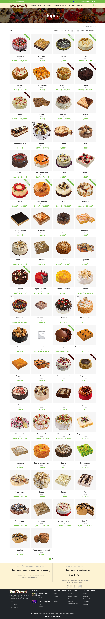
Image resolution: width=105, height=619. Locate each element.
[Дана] (20, 189)
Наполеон (20, 463)
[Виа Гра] (85, 509)
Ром (85, 492)
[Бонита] (20, 160)
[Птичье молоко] (20, 218)
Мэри (41, 376)
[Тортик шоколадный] (41, 538)
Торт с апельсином (41, 463)
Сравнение (86, 601)
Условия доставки (72, 596)
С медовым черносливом (85, 347)
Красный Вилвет (41, 288)
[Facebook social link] (91, 2)
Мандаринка (85, 318)
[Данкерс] (41, 44)
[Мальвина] (41, 335)
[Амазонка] (63, 102)
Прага (85, 85)
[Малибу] (63, 305)
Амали (85, 114)
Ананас (42, 143)
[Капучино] (20, 247)
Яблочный (85, 230)
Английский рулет (19, 143)
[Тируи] (20, 102)
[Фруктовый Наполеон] (85, 422)
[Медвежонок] (85, 364)
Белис (85, 143)
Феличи (20, 347)
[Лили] (63, 218)
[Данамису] (20, 44)
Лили (63, 230)
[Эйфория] (85, 189)
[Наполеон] (20, 451)
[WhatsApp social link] (74, 586)
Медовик (19, 376)
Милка (41, 405)
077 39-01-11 (14, 604)
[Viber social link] (81, 586)
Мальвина (42, 347)
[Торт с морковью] (41, 160)
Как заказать (86, 596)
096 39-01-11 (14, 607)
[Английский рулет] (20, 131)
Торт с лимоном (63, 288)
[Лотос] (85, 44)
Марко (63, 347)
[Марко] (63, 335)
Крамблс (63, 85)
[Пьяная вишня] (41, 305)
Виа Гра (85, 521)
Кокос (85, 288)
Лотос (85, 56)
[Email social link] (93, 2)
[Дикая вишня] (63, 509)
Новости (85, 593)
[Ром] (85, 480)
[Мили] (20, 393)
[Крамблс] (63, 73)
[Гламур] (63, 160)
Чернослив (19, 521)
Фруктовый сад (63, 434)
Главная (55, 593)
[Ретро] (41, 480)
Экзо (63, 201)
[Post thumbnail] (34, 595)
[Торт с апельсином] (41, 451)
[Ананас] (41, 131)
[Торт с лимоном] (63, 276)
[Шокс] (63, 451)
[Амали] (85, 102)
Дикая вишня (63, 521)
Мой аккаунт (71, 593)
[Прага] (85, 73)
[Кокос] (85, 276)
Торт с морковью (41, 172)
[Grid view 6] (78, 31)
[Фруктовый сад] (63, 422)
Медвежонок (85, 376)
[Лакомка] (41, 218)
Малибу (63, 318)
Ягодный (19, 318)
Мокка (63, 405)
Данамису (20, 56)
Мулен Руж (85, 405)
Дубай (63, 56)
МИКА (19, 85)
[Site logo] (19, 5)
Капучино (20, 259)
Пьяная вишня (41, 318)
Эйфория (85, 201)
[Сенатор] (41, 509)
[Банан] (63, 131)
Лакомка (41, 230)
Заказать (56, 599)
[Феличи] (20, 335)
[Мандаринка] (85, 305)
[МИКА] (20, 73)
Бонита (20, 172)
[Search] (86, 5)
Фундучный (19, 492)
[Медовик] (20, 364)
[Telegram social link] (78, 586)
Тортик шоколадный (41, 550)
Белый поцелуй (63, 376)
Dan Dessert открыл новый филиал (43, 594)
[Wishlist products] (89, 5)
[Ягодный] (20, 305)
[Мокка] (63, 393)
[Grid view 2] (72, 31)
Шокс (63, 463)
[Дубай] (63, 44)
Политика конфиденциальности (73, 602)
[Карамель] (63, 247)
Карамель (63, 259)
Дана (20, 201)
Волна (41, 114)
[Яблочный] (85, 218)
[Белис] (85, 131)
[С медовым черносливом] (85, 335)
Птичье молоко (20, 230)
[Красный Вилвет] (41, 276)
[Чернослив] (20, 509)
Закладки (85, 604)
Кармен (20, 288)
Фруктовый (19, 434)
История (56, 596)
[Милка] (41, 393)
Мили (19, 405)
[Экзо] (63, 189)
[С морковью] (41, 73)
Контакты (56, 601)
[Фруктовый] (20, 422)
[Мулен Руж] (85, 393)
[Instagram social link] (95, 2)
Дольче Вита (41, 201)
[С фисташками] (85, 451)
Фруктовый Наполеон (85, 434)
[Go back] (44, 15)
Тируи (19, 114)
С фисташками (85, 463)
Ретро (41, 492)
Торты (19, 58)
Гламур (63, 172)
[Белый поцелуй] (63, 364)
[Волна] (41, 102)
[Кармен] (20, 276)
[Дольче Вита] (41, 189)
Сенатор (41, 521)
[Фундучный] (20, 480)
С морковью (42, 85)
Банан (63, 143)
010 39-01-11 (14, 602)
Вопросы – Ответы (88, 599)
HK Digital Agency (68, 613)
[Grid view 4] (75, 31)
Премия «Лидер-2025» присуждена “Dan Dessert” (44, 602)
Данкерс (41, 56)
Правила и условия (73, 599)
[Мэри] (41, 364)
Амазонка (63, 114)
